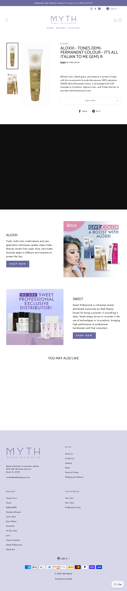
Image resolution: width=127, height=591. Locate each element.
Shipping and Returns (74, 477)
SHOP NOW (17, 263)
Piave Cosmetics (13, 540)
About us (69, 453)
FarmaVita (10, 526)
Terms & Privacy (72, 472)
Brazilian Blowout (13, 512)
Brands (61, 28)
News (67, 467)
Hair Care (69, 498)
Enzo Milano (11, 521)
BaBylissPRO (11, 507)
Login (63, 62)
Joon (8, 535)
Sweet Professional (14, 544)
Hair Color (69, 502)
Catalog (74, 28)
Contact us (69, 458)
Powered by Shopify (63, 579)
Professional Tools (73, 507)
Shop (50, 28)
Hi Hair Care (11, 530)
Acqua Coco (11, 498)
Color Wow (11, 516)
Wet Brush (10, 549)
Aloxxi (64, 43)
